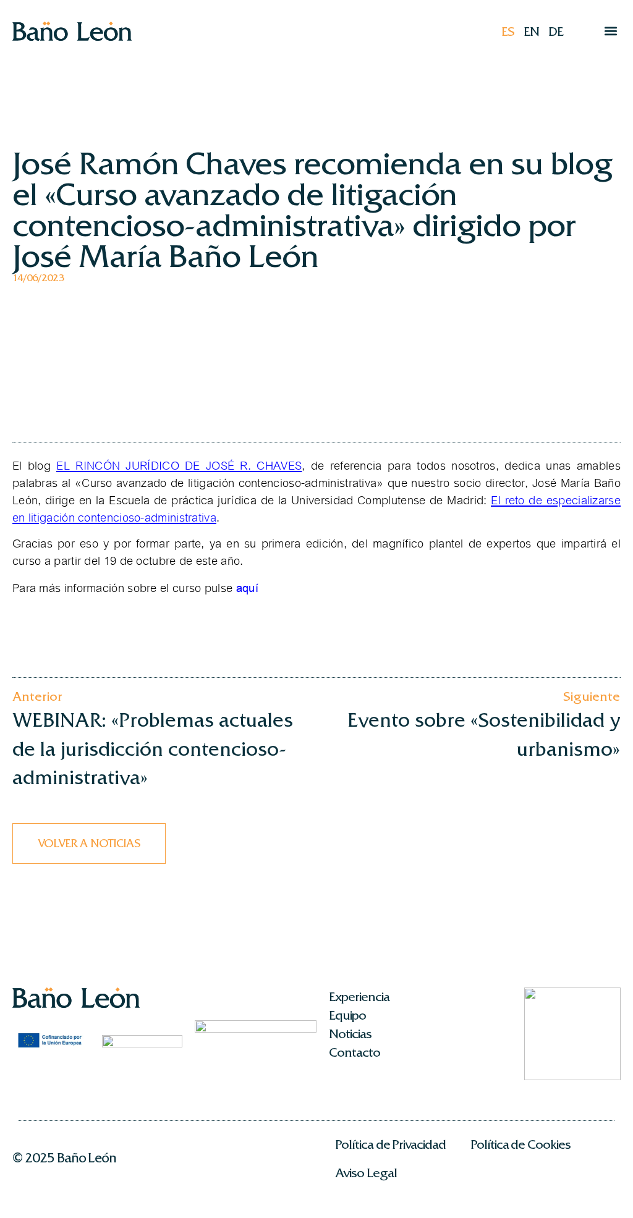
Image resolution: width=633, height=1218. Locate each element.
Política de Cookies (520, 1144)
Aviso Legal (365, 1172)
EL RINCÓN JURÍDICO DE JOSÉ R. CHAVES (179, 466)
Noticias (350, 1033)
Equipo (347, 1015)
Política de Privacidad (390, 1144)
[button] (610, 31)
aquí (247, 588)
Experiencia (359, 996)
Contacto (354, 1052)
